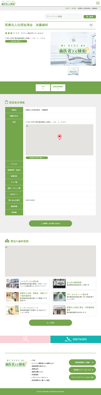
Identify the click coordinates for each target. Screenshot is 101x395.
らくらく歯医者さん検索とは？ (43, 363)
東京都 (74, 8)
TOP (42, 87)
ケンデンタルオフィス (29, 308)
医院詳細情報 (58, 87)
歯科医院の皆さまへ (39, 366)
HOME (67, 8)
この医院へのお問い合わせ (50, 223)
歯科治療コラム (37, 372)
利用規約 (35, 375)
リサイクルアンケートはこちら (82, 377)
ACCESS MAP (16, 41)
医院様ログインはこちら (82, 370)
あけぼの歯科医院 (74, 282)
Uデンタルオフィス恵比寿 (77, 294)
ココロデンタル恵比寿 (29, 281)
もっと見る (51, 323)
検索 (91, 17)
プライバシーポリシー (40, 377)
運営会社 (35, 369)
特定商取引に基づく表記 (41, 380)
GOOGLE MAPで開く (36, 158)
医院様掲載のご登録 (82, 362)
